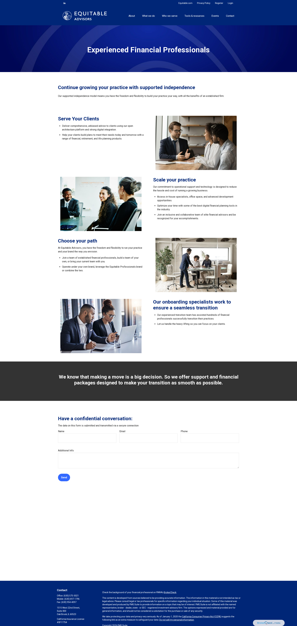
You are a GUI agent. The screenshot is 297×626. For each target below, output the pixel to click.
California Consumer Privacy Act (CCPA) (201, 616)
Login (230, 3)
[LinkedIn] (64, 3)
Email (122, 431)
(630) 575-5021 (71, 595)
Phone (184, 431)
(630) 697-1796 (72, 599)
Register (219, 3)
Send (64, 477)
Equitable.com (185, 3)
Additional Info (66, 450)
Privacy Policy (203, 3)
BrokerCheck (170, 592)
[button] (131, 15)
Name (61, 431)
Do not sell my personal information (176, 620)
